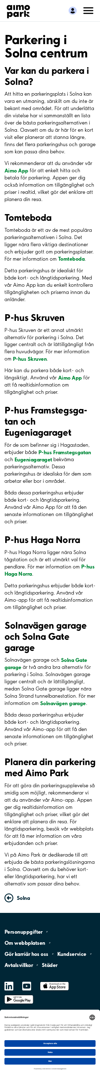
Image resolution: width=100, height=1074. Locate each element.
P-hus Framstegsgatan (64, 452)
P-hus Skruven (30, 358)
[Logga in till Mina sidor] (73, 11)
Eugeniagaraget (33, 459)
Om (24, 943)
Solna (23, 898)
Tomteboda (71, 258)
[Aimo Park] (18, 10)
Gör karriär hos (26, 954)
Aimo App (16, 170)
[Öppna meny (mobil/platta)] (88, 10)
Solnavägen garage (63, 703)
